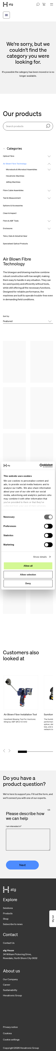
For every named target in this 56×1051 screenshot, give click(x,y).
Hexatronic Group (12, 995)
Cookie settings (11, 1039)
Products (8, 913)
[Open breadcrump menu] (6, 15)
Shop (6, 918)
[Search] (48, 126)
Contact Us (8, 942)
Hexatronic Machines (15, 176)
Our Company (10, 979)
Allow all (28, 566)
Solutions (8, 907)
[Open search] (38, 4)
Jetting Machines (13, 182)
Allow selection (28, 574)
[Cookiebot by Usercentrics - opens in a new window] (40, 466)
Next (22, 865)
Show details (40, 557)
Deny (28, 583)
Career (6, 984)
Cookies (7, 1033)
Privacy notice (10, 1026)
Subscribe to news (13, 924)
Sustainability (10, 990)
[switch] (48, 526)
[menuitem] (43, 4)
